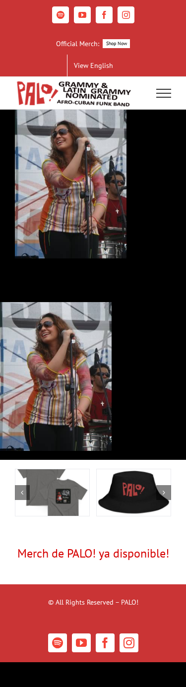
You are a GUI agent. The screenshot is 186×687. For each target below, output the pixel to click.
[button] (22, 492)
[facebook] (105, 642)
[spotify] (57, 642)
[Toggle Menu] (164, 93)
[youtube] (81, 642)
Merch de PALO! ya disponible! (93, 553)
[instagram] (129, 642)
